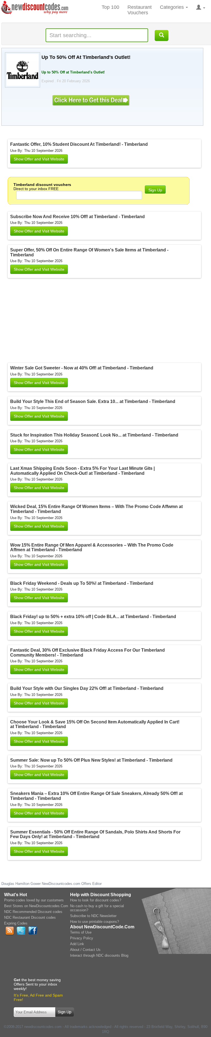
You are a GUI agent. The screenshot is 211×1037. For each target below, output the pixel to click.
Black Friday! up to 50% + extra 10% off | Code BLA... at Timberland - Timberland (93, 616)
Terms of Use (80, 932)
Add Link (77, 944)
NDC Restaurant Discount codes (30, 917)
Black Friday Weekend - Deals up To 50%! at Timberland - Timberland (81, 583)
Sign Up (155, 190)
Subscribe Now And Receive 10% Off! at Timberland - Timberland (77, 216)
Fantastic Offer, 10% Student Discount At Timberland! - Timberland (79, 144)
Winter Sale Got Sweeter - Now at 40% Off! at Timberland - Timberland (81, 368)
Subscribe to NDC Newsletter (93, 916)
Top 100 (110, 7)
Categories (172, 7)
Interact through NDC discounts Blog (99, 955)
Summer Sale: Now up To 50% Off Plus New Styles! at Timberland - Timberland (91, 760)
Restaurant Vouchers (139, 9)
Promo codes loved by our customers (34, 900)
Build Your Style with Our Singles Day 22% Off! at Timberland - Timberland (86, 688)
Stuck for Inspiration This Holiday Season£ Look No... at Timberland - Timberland (94, 435)
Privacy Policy (81, 938)
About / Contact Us (85, 950)
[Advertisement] (79, 321)
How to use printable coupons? (94, 922)
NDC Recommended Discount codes (33, 912)
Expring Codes (15, 923)
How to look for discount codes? (95, 900)
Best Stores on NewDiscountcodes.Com (36, 906)
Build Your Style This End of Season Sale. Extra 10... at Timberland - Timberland (92, 401)
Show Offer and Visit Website (39, 159)
